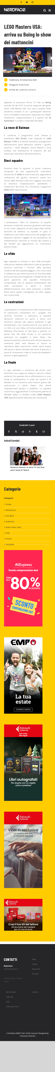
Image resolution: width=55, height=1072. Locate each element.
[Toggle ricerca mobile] (44, 10)
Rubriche (10, 521)
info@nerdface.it (11, 969)
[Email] (43, 431)
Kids (21, 85)
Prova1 (9, 538)
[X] (16, 431)
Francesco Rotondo (27, 1036)
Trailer (26, 85)
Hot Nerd (10, 516)
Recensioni (11, 510)
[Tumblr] (36, 431)
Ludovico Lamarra (27, 89)
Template (10, 544)
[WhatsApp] (30, 431)
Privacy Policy (9, 978)
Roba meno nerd (13, 527)
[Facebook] (9, 431)
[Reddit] (23, 431)
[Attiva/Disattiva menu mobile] (49, 10)
